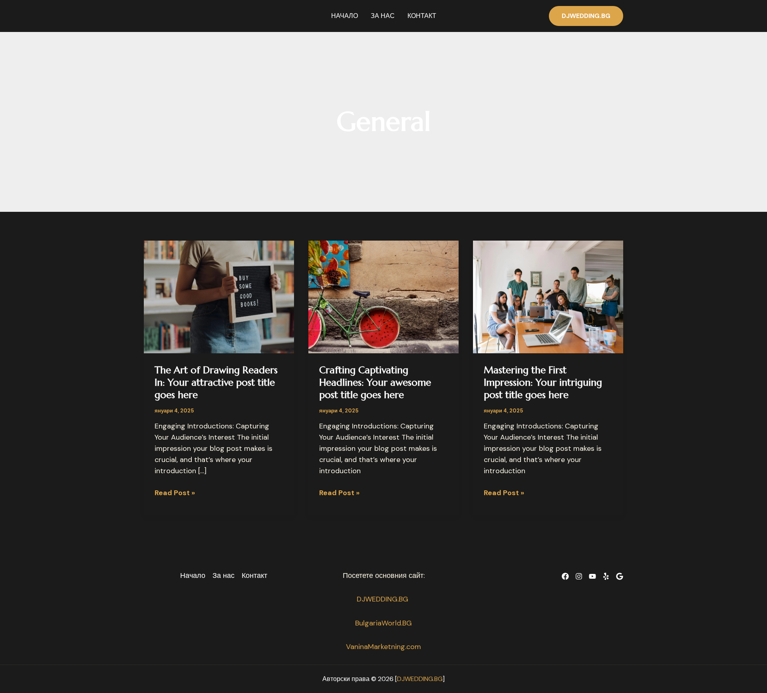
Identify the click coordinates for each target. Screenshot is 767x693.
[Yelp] (606, 576)
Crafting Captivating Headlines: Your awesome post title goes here (375, 382)
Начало (344, 16)
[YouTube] (592, 576)
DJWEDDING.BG (383, 599)
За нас (383, 16)
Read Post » (175, 493)
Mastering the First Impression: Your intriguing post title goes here (543, 382)
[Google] (619, 576)
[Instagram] (578, 576)
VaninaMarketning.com (383, 646)
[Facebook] (565, 576)
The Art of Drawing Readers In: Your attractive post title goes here (216, 382)
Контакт (421, 16)
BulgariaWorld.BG (383, 623)
